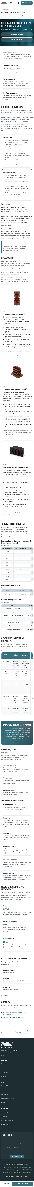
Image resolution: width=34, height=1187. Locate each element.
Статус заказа (4, 1094)
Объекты (3, 1076)
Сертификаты (4, 1072)
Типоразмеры (17, 15)
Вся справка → (5, 1022)
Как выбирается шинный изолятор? (14, 1017)
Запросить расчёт (17, 40)
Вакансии (3, 1102)
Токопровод (4, 1116)
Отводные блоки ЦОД (7, 1120)
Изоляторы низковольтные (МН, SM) (11, 1033)
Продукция (10, 15)
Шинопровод (25, 1033)
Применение (4, 15)
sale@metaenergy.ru (11, 1144)
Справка (3, 1090)
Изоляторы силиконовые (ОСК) (19, 1031)
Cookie (26, 1176)
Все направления (5, 1124)
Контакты (3, 1063)
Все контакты (24, 1148)
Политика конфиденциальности (14, 1176)
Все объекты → (5, 995)
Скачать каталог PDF (17, 34)
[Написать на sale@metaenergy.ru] (18, 3)
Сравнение (24, 15)
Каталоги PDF (4, 1086)
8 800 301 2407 (7, 1135)
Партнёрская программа (7, 1098)
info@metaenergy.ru (22, 1144)
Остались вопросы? (17, 1156)
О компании (4, 1068)
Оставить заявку (26, 3)
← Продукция (5, 9)
